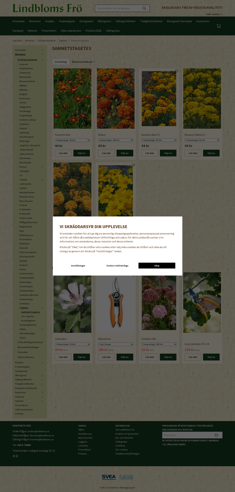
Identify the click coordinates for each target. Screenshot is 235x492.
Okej (156, 265)
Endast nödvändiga (117, 265)
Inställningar (78, 265)
